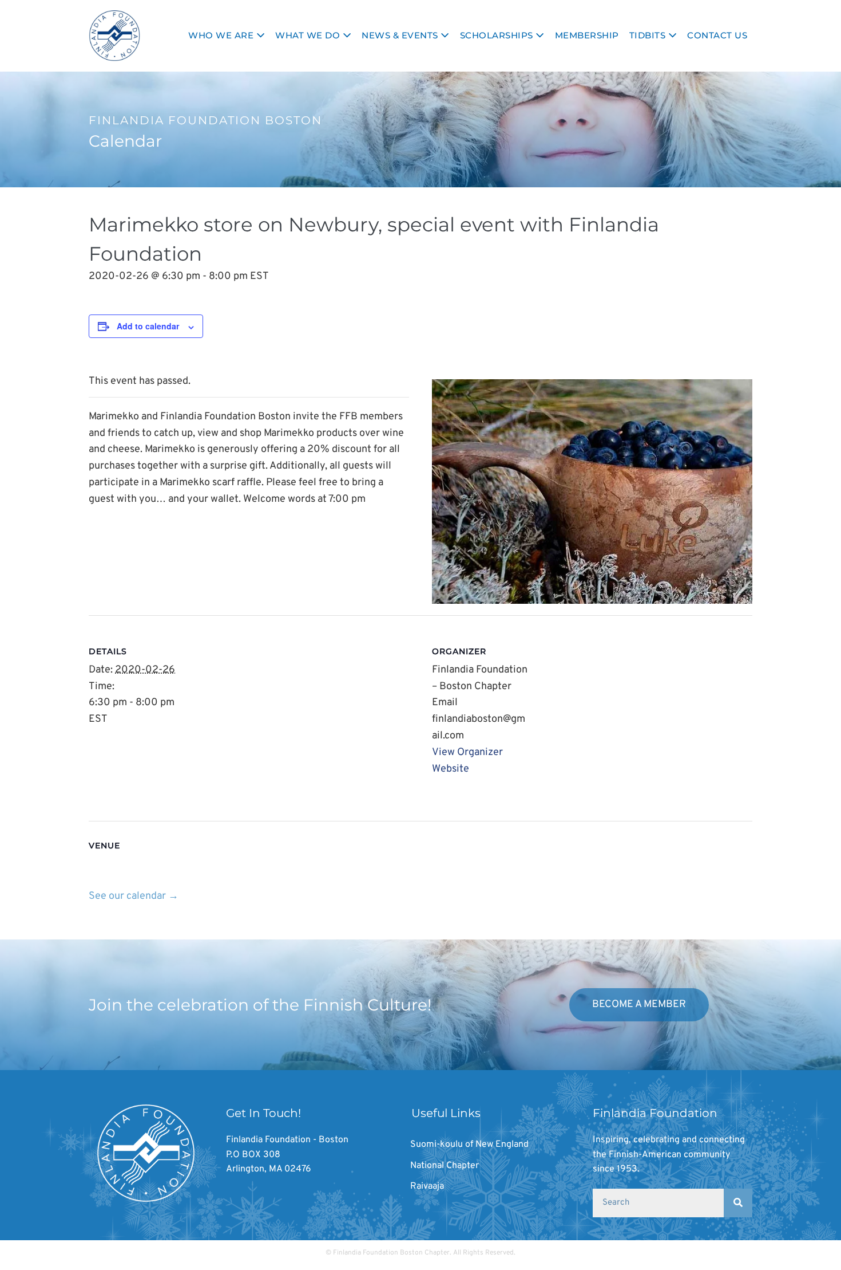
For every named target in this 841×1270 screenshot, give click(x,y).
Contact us (717, 35)
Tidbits (648, 35)
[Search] (738, 1203)
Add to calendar (148, 326)
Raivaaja (427, 1186)
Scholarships (498, 35)
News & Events (401, 35)
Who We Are (222, 35)
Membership (587, 35)
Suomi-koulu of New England (469, 1144)
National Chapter (444, 1165)
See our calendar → (133, 896)
